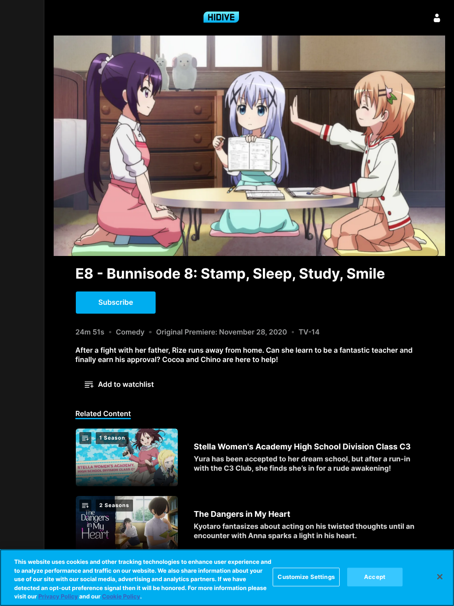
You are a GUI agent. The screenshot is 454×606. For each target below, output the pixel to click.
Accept (374, 576)
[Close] (440, 576)
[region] (227, 577)
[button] (116, 302)
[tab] (103, 414)
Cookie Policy (121, 596)
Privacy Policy (58, 596)
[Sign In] (437, 18)
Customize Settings (306, 576)
